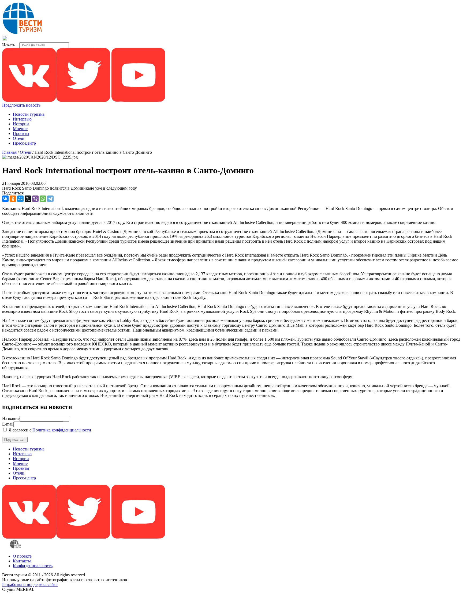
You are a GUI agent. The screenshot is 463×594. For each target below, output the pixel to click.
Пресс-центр (24, 143)
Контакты (22, 561)
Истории (21, 124)
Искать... (10, 45)
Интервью (22, 119)
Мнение (20, 128)
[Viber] (35, 199)
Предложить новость (21, 105)
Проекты (21, 133)
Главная (9, 152)
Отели (18, 138)
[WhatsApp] (43, 199)
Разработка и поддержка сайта (30, 584)
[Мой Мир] (20, 199)
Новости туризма (28, 114)
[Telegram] (50, 199)
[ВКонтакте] (5, 199)
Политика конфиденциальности (61, 430)
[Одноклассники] (13, 199)
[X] (28, 199)
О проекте (22, 556)
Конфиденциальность (33, 565)
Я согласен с (49, 430)
